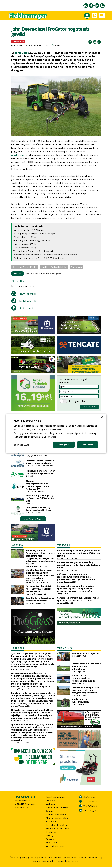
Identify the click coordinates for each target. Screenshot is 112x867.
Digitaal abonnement (56, 814)
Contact (50, 810)
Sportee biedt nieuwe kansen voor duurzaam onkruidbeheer (86, 666)
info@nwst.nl (89, 796)
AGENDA (17, 545)
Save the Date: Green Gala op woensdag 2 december (40, 599)
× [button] (102, 417)
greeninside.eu (62, 860)
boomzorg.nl (70, 857)
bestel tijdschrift (27, 300)
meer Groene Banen (33, 519)
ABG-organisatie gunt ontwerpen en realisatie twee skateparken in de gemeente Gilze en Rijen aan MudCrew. (76, 577)
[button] (21, 444)
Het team (51, 821)
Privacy (49, 835)
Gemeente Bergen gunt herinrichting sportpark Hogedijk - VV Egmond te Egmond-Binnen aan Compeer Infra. (75, 589)
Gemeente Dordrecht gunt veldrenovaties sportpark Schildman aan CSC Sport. (78, 599)
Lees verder (50, 436)
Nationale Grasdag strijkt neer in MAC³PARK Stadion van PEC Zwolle (38, 589)
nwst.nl (75, 860)
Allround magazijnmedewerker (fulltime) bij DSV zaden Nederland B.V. (37, 485)
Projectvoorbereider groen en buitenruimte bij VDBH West (40, 472)
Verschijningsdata (55, 845)
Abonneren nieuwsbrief (57, 817)
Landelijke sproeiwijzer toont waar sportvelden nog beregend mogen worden (86, 690)
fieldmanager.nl (17, 857)
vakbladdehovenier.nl (89, 857)
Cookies (50, 838)
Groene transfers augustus (85, 653)
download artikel (27, 293)
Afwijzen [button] (64, 444)
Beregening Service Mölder (25, 267)
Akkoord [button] (87, 444)
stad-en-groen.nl (53, 857)
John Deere (22, 52)
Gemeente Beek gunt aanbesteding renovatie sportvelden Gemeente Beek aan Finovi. (78, 565)
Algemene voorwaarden (58, 828)
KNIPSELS (17, 648)
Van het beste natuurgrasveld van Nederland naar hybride (83, 678)
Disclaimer (51, 831)
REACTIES (17, 281)
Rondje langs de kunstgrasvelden (80, 700)
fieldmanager (89, 810)
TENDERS (63, 545)
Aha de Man (76, 267)
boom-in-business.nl (43, 860)
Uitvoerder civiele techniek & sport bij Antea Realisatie (40, 462)
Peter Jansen (17, 45)
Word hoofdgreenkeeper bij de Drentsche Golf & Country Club (40, 498)
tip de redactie (26, 308)
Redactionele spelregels (58, 824)
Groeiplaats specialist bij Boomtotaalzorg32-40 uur (38, 508)
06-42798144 (90, 805)
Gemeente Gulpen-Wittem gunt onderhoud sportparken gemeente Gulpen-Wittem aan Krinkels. (78, 553)
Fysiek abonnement (55, 796)
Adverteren (51, 842)
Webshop (51, 803)
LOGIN (17, 273)
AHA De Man (17, 154)
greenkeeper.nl (35, 857)
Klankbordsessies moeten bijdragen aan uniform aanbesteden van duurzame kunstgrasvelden (40, 574)
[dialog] (56, 433)
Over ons (50, 800)
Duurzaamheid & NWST (57, 807)
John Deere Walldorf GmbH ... (54, 267)
